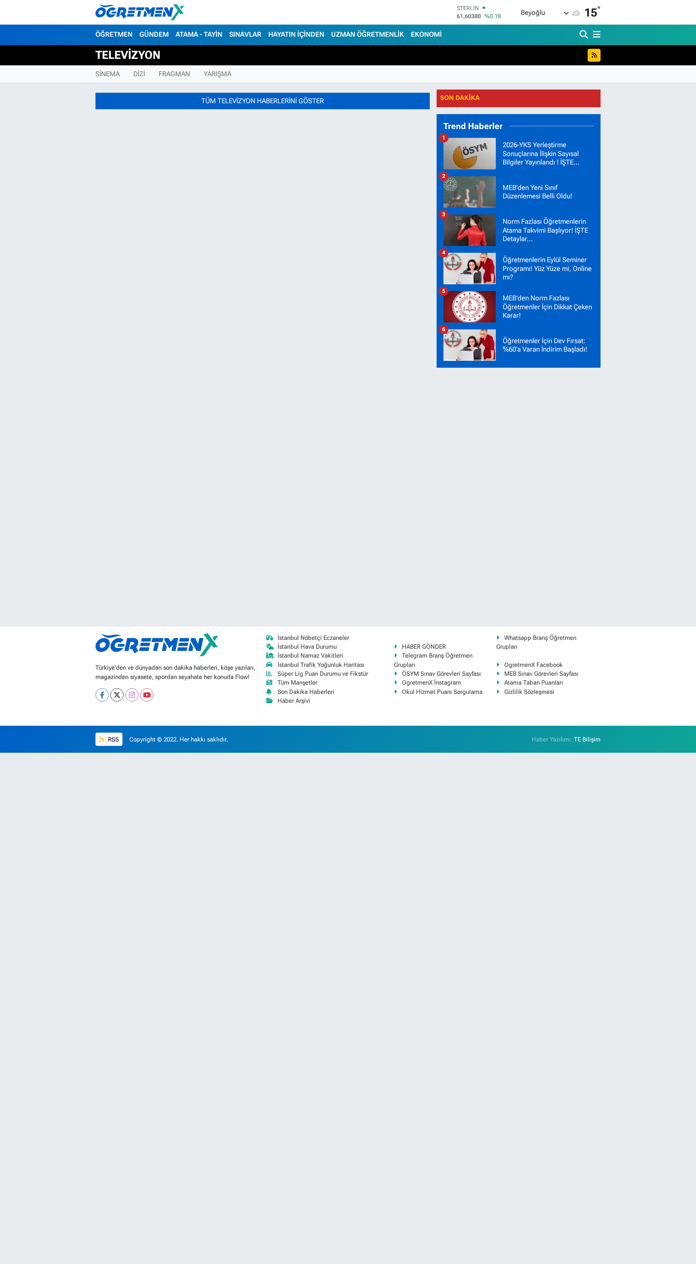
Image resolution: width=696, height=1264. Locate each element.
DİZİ (139, 74)
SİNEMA (107, 74)
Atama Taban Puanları (533, 682)
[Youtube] (146, 695)
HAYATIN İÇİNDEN (296, 34)
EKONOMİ (426, 34)
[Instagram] (132, 695)
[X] (117, 695)
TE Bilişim (587, 739)
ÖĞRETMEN (114, 34)
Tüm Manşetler (297, 682)
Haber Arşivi (294, 700)
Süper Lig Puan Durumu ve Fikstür (323, 673)
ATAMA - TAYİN (199, 34)
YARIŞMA (217, 74)
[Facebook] (102, 695)
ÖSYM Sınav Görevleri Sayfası (441, 673)
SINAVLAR (245, 34)
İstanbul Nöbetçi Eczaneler (313, 637)
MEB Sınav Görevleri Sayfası (541, 673)
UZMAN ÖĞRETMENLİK (367, 34)
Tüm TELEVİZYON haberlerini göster (262, 101)
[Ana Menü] (595, 35)
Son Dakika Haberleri (306, 692)
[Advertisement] (518, 495)
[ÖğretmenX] (139, 12)
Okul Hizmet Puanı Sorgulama (442, 692)
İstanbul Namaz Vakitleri (310, 655)
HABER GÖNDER (424, 646)
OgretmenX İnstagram (431, 682)
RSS (112, 739)
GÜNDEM (154, 34)
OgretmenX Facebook (533, 664)
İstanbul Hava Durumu (307, 646)
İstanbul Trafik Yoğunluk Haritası (321, 664)
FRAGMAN (174, 74)
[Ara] (585, 35)
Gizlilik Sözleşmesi (529, 692)
